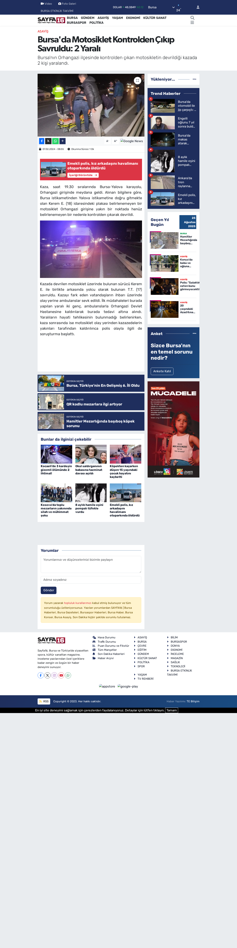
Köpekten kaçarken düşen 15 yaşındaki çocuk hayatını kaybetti (124, 471)
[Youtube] (61, 675)
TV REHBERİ (145, 678)
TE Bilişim (193, 701)
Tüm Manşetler (107, 650)
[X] (47, 675)
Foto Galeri (69, 3)
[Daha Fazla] (62, 141)
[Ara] (192, 18)
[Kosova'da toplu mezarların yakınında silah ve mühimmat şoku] (56, 492)
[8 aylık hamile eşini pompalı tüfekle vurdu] (91, 492)
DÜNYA (175, 645)
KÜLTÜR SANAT (154, 18)
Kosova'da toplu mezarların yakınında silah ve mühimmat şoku (56, 510)
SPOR (141, 666)
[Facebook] (41, 675)
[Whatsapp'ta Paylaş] (55, 141)
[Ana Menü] (192, 22)
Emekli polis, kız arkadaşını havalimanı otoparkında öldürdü (125, 510)
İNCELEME (177, 654)
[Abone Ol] (132, 141)
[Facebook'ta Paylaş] (41, 141)
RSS (46, 701)
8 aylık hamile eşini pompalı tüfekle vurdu (89, 508)
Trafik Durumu (107, 641)
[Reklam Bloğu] (173, 429)
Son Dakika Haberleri (111, 654)
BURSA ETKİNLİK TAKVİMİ (57, 11)
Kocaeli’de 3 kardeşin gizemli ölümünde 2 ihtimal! (56, 469)
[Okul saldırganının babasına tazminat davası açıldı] (91, 454)
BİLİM (174, 637)
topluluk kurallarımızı (78, 603)
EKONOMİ (133, 18)
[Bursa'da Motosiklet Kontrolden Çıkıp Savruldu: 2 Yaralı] (91, 105)
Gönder (48, 590)
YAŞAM (117, 18)
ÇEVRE (142, 645)
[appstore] (107, 686)
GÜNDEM (87, 18)
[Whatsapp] (68, 675)
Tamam (171, 710)
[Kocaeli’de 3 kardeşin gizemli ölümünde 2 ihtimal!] (56, 454)
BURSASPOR (76, 22)
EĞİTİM (142, 650)
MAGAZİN (177, 658)
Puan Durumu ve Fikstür (113, 645)
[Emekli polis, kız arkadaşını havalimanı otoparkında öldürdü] (125, 492)
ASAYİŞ (103, 18)
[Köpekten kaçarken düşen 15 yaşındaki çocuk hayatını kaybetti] (125, 454)
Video (48, 3)
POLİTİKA (96, 22)
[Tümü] (194, 79)
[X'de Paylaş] (48, 141)
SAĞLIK (175, 662)
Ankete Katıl (162, 371)
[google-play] (128, 686)
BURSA (72, 18)
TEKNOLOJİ (178, 666)
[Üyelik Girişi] (196, 7)
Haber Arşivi (106, 658)
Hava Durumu (106, 637)
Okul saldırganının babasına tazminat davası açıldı (88, 469)
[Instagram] (54, 675)
